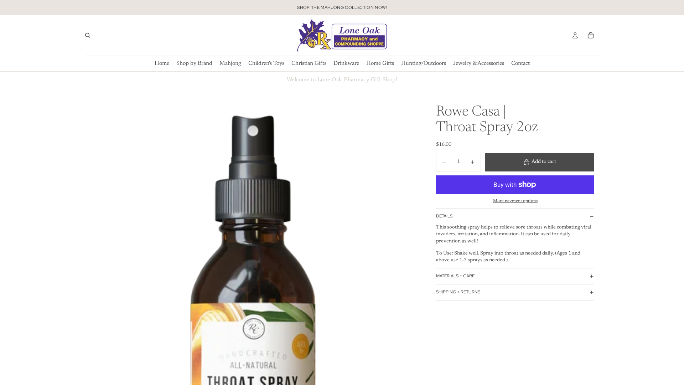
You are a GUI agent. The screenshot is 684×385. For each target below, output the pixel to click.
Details (444, 216)
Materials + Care (455, 276)
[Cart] (590, 35)
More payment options (515, 201)
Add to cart (544, 161)
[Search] (87, 35)
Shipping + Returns (458, 292)
